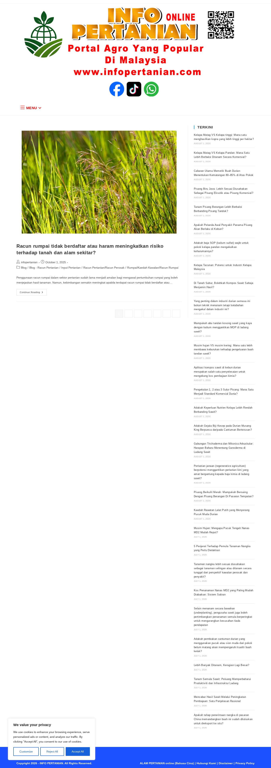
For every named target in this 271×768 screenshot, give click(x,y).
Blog (24, 267)
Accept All (78, 751)
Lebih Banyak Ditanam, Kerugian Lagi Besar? (221, 665)
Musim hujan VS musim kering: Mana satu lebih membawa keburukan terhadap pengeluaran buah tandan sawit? (223, 349)
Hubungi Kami (206, 763)
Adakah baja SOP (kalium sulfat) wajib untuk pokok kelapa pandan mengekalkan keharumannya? (221, 247)
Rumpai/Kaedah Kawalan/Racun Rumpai (152, 267)
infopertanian (29, 262)
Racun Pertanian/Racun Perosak (103, 267)
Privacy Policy (245, 763)
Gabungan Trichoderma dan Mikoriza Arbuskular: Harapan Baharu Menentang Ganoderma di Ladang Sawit (223, 447)
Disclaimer (226, 763)
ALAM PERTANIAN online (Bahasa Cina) (167, 763)
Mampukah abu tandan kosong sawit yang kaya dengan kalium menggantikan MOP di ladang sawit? (223, 327)
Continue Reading (33, 291)
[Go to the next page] (176, 314)
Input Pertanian (71, 267)
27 (167, 314)
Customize (26, 751)
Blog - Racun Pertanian (44, 267)
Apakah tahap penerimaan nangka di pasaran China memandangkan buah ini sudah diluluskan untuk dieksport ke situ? (223, 719)
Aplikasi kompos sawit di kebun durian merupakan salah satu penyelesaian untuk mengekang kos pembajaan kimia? (219, 371)
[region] (51, 739)
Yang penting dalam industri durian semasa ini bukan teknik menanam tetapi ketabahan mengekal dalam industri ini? (222, 305)
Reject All (52, 751)
